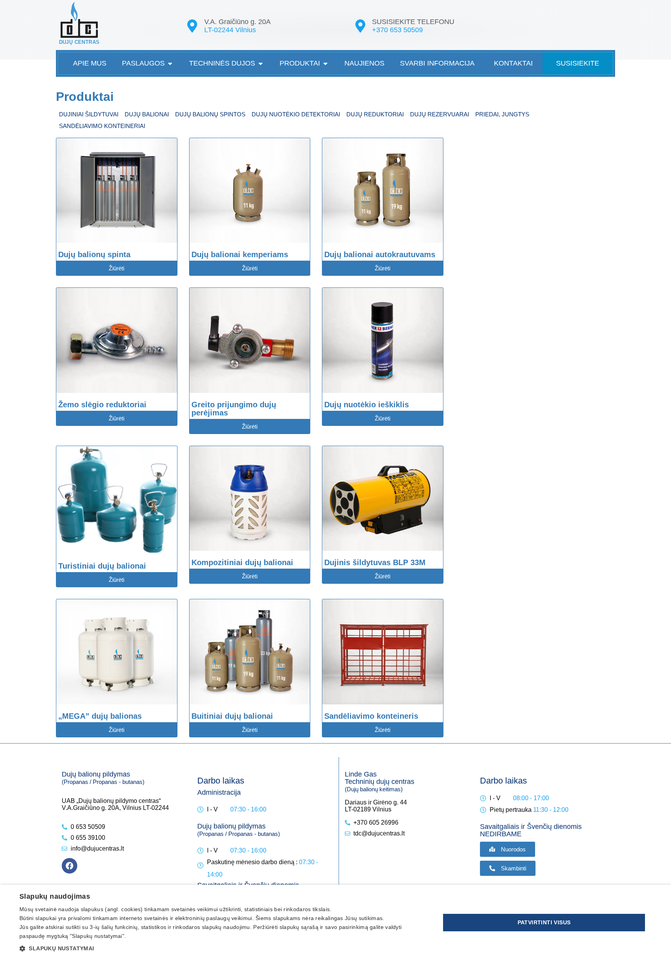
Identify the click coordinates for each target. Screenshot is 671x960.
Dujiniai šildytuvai (88, 114)
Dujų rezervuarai (439, 114)
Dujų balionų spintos (210, 114)
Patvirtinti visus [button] (544, 922)
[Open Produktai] (325, 63)
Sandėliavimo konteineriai (102, 126)
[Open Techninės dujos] (260, 63)
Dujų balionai (147, 114)
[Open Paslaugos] (170, 63)
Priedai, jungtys (502, 114)
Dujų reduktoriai (375, 114)
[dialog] (335, 922)
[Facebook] (69, 866)
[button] (223, 948)
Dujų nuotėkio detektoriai (296, 114)
